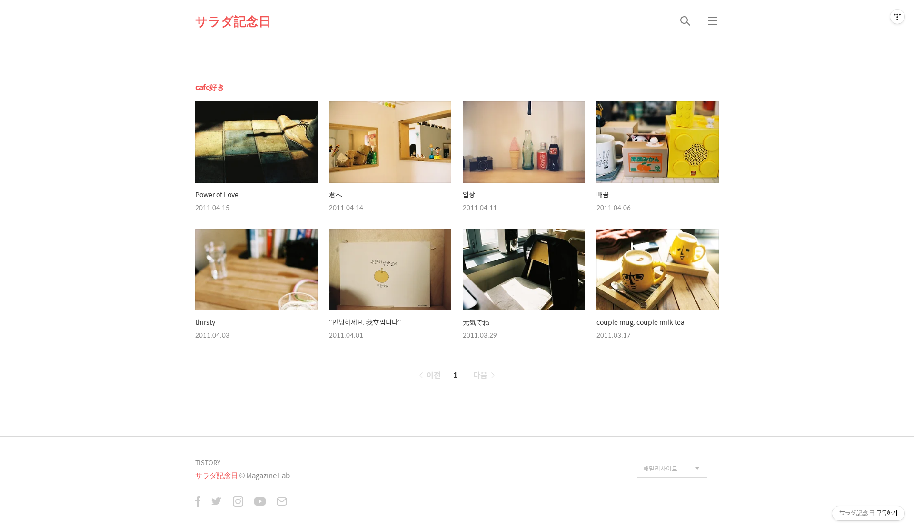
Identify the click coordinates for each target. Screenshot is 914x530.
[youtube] (260, 502)
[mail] (282, 502)
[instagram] (238, 502)
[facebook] (197, 502)
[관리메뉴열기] (897, 17)
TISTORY (207, 463)
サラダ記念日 (233, 20)
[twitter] (216, 502)
